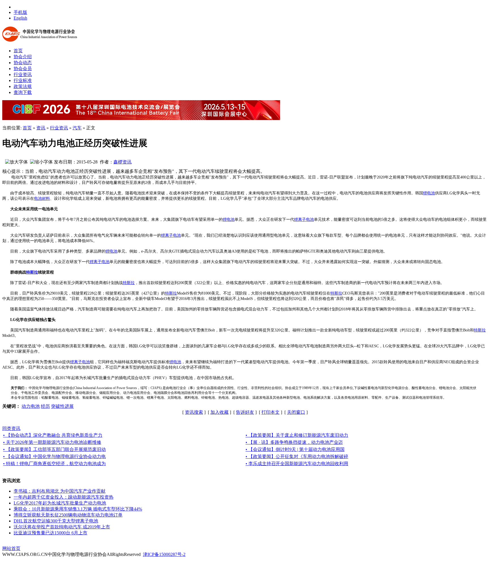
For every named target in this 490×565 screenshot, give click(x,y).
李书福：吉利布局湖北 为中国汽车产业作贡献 (59, 491)
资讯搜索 (194, 412)
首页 (27, 127)
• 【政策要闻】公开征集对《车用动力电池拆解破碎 (297, 456)
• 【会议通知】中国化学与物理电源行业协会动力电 (54, 456)
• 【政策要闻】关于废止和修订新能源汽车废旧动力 (297, 435)
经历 (45, 406)
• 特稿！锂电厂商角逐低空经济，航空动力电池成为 (54, 463)
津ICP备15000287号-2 (164, 554)
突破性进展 (62, 406)
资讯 (40, 127)
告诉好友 (245, 412)
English (20, 18)
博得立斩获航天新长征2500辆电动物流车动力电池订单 (68, 515)
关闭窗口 (296, 412)
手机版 (20, 12)
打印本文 (270, 412)
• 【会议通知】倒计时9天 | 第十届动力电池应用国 (295, 449)
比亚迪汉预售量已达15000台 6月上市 (50, 532)
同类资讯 (11, 428)
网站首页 (11, 548)
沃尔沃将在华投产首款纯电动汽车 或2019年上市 (62, 526)
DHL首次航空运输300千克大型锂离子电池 (56, 520)
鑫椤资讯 (122, 161)
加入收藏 (219, 412)
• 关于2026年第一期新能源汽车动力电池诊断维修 (52, 442)
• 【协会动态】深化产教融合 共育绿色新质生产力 (52, 435)
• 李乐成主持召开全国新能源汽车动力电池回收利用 (297, 463)
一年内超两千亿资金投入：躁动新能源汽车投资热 (63, 497)
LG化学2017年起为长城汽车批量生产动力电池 (60, 503)
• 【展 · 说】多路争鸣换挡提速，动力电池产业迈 (294, 442)
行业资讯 (59, 127)
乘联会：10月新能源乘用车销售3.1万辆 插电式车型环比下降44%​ (78, 509)
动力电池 (31, 406)
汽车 (77, 127)
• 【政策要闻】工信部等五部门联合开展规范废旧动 (54, 449)
